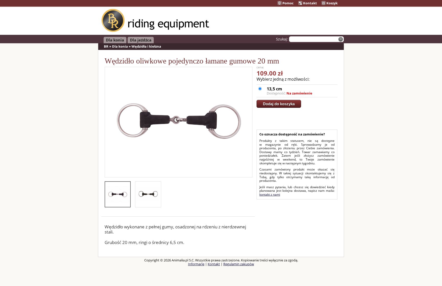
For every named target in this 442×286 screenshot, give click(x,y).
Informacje (196, 264)
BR (106, 46)
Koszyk (332, 3)
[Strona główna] (155, 31)
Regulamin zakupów (238, 264)
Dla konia (115, 40)
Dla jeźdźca (140, 40)
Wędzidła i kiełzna (146, 46)
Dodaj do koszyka (279, 104)
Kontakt (309, 3)
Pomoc (288, 3)
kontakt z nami (269, 194)
